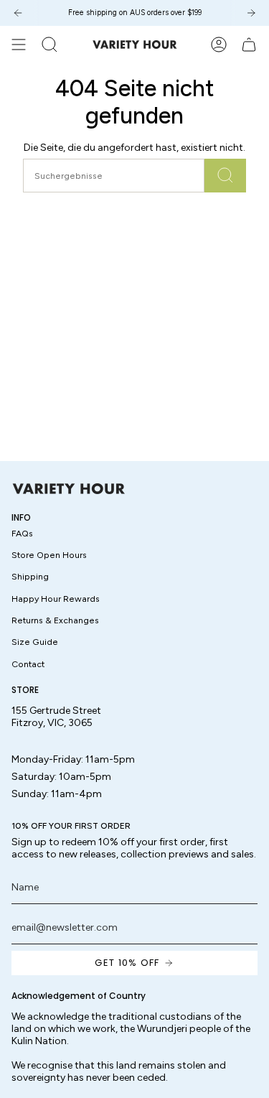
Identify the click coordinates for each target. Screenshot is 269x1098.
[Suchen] (225, 175)
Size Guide (34, 641)
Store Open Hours (49, 554)
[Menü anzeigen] (18, 44)
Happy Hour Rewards (55, 598)
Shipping (30, 576)
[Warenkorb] (249, 44)
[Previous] (17, 12)
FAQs (22, 533)
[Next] (251, 12)
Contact (27, 664)
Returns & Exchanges (55, 620)
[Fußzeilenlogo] (68, 488)
